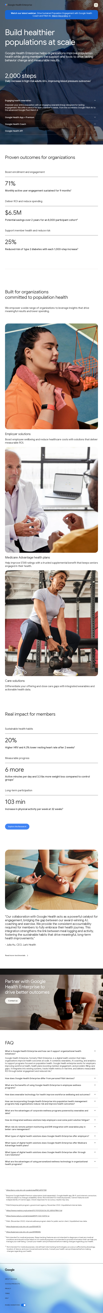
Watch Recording (60, 16)
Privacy (8, 1288)
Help (6, 1298)
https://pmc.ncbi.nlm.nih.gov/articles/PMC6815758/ (26, 1190)
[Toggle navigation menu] (96, 5)
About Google (11, 1279)
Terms (7, 1293)
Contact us (13, 1001)
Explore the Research (17, 826)
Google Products (12, 1284)
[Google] (10, 1270)
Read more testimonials (15, 955)
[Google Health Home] (18, 5)
